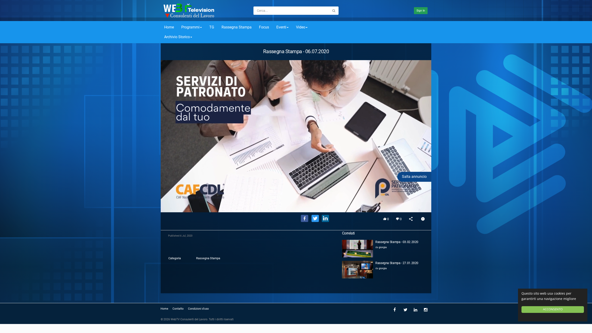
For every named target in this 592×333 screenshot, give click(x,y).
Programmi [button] (190, 27)
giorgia (383, 247)
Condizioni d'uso (198, 308)
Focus (264, 27)
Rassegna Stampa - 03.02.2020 (396, 242)
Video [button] (300, 27)
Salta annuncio (414, 176)
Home (169, 27)
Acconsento (553, 309)
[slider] (296, 202)
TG (211, 27)
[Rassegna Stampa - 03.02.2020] (357, 248)
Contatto (178, 308)
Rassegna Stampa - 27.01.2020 (396, 263)
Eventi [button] (281, 27)
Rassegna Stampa (237, 27)
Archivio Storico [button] (177, 37)
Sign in (420, 10)
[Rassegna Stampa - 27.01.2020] (357, 269)
